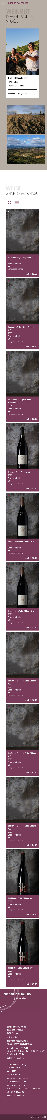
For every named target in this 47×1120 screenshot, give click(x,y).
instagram (11, 1058)
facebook (21, 1058)
